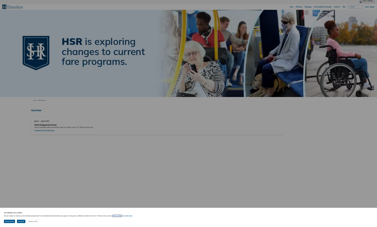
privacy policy (117, 216)
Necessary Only (9, 221)
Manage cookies (33, 221)
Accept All (21, 221)
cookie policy (128, 216)
